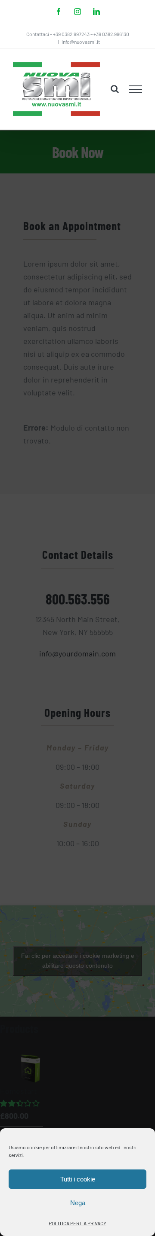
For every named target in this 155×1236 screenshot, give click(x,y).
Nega (77, 1202)
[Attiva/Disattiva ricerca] (115, 89)
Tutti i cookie (77, 1179)
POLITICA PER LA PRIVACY (77, 1223)
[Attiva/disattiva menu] (136, 89)
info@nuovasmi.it (81, 42)
